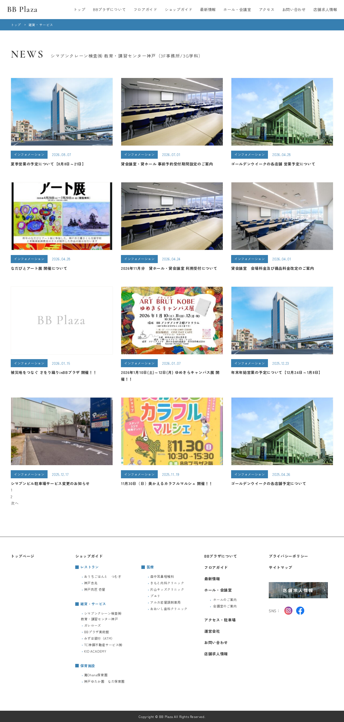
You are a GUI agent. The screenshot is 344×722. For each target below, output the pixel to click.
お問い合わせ (294, 9)
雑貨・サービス (93, 603)
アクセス (267, 9)
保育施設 (87, 665)
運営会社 (212, 631)
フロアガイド (145, 9)
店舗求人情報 (325, 9)
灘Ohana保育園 (96, 675)
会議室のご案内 (225, 606)
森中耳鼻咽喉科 (162, 576)
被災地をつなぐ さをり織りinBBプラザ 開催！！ (54, 372)
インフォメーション (29, 154)
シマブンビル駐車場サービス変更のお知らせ (50, 483)
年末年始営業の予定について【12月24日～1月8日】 (276, 372)
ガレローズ (92, 625)
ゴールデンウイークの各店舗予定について (268, 483)
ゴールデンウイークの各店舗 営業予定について (273, 164)
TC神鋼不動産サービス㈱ (103, 644)
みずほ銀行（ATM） (99, 638)
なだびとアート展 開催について (39, 268)
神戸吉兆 (91, 583)
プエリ (155, 595)
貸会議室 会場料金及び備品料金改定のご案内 (272, 268)
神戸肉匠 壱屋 (94, 589)
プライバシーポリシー (288, 556)
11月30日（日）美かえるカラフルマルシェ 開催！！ (167, 483)
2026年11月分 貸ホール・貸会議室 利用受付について (169, 268)
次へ (15, 503)
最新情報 (208, 9)
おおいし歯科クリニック (169, 608)
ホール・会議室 (237, 9)
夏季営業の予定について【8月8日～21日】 (48, 164)
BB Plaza (22, 9)
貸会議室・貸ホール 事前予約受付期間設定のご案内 (167, 164)
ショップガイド (178, 9)
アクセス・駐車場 (220, 619)
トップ (79, 9)
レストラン (89, 566)
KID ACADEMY (95, 651)
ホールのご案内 (225, 599)
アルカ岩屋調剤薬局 (165, 602)
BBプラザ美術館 (96, 631)
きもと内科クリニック (167, 583)
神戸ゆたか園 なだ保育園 (104, 681)
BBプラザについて (109, 9)
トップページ (22, 556)
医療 (150, 566)
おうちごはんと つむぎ (102, 576)
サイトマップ (280, 567)
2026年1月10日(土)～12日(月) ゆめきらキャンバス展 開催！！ (170, 376)
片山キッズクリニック (167, 589)
